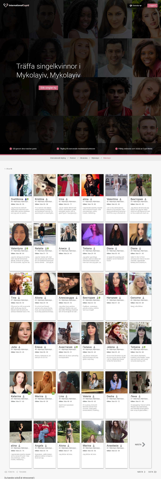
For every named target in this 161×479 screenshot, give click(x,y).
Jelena (111, 347)
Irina (61, 199)
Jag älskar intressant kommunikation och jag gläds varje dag (90, 357)
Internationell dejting (58, 158)
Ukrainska (83, 158)
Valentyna (17, 248)
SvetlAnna (17, 199)
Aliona (39, 297)
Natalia (39, 248)
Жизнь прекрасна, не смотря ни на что (42, 356)
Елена (38, 347)
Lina (61, 396)
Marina (39, 396)
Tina (13, 297)
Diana (110, 248)
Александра (66, 297)
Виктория (137, 199)
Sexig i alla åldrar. (137, 306)
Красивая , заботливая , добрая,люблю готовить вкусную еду (43, 456)
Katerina (16, 396)
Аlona (62, 445)
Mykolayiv (95, 158)
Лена (134, 396)
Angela (39, 445)
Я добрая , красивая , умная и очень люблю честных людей (91, 308)
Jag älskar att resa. (65, 454)
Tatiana (87, 248)
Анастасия (65, 347)
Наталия (112, 297)
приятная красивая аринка (66, 406)
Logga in (152, 5)
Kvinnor (73, 158)
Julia (14, 347)
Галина (87, 347)
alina (86, 199)
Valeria (87, 396)
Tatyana (135, 347)
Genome (136, 297)
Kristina (39, 199)
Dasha (110, 396)
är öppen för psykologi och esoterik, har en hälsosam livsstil (115, 258)
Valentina (112, 199)
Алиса (63, 248)
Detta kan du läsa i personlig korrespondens (68, 356)
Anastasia (112, 445)
